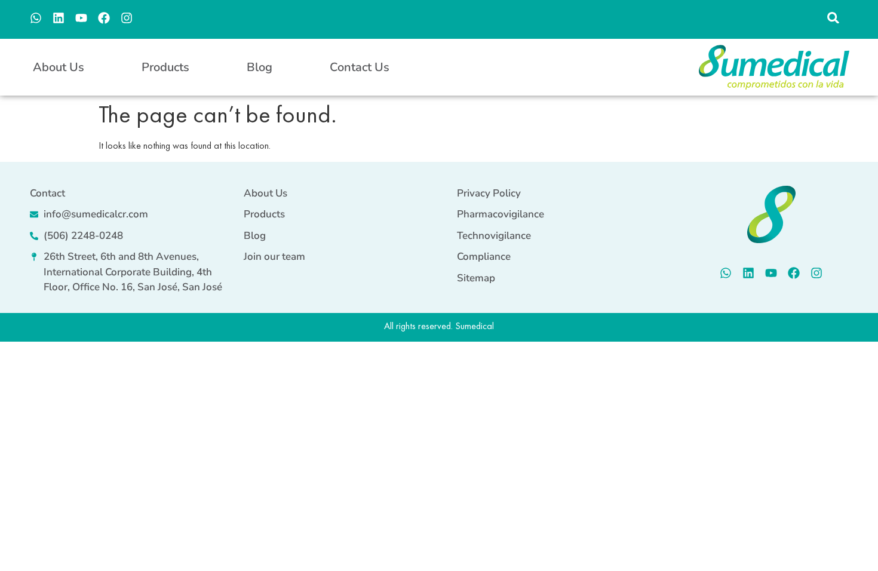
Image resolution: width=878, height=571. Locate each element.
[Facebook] (104, 18)
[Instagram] (127, 18)
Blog (259, 67)
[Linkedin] (59, 18)
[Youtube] (81, 18)
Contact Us (359, 67)
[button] (833, 17)
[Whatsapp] (36, 18)
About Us (58, 67)
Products (165, 67)
